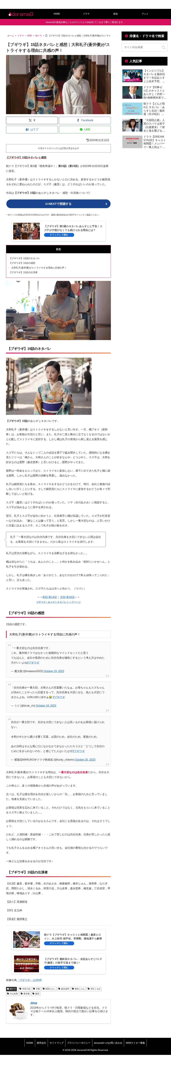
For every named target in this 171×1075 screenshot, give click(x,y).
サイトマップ (57, 1042)
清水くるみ (96, 989)
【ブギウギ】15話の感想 (22, 263)
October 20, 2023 (85, 759)
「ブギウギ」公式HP (29, 980)
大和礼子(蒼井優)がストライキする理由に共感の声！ (39, 267)
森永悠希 (65, 989)
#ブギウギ (33, 662)
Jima (33, 1003)
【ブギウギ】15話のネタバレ (24, 258)
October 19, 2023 (54, 671)
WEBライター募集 (135, 1042)
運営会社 (41, 1042)
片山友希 (14, 994)
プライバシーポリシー (79, 1042)
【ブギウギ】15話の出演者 (23, 272)
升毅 (38, 989)
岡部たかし (50, 989)
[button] (163, 47)
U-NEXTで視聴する (58, 203)
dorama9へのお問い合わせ (108, 1042)
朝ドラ (13, 989)
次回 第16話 (67, 597)
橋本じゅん (80, 989)
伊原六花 (26, 989)
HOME (29, 1042)
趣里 (37, 994)
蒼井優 (27, 994)
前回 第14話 (49, 597)
